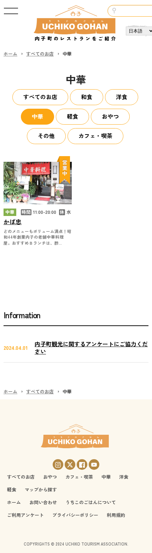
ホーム (10, 53)
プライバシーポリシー (75, 515)
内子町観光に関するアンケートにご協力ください (91, 347)
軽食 (72, 116)
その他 (46, 135)
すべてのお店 (40, 53)
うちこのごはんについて (90, 502)
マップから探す (41, 489)
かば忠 (13, 221)
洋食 (121, 96)
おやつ (110, 116)
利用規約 (116, 515)
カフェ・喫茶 (95, 135)
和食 (86, 96)
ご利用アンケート (25, 515)
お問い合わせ (43, 502)
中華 (37, 116)
